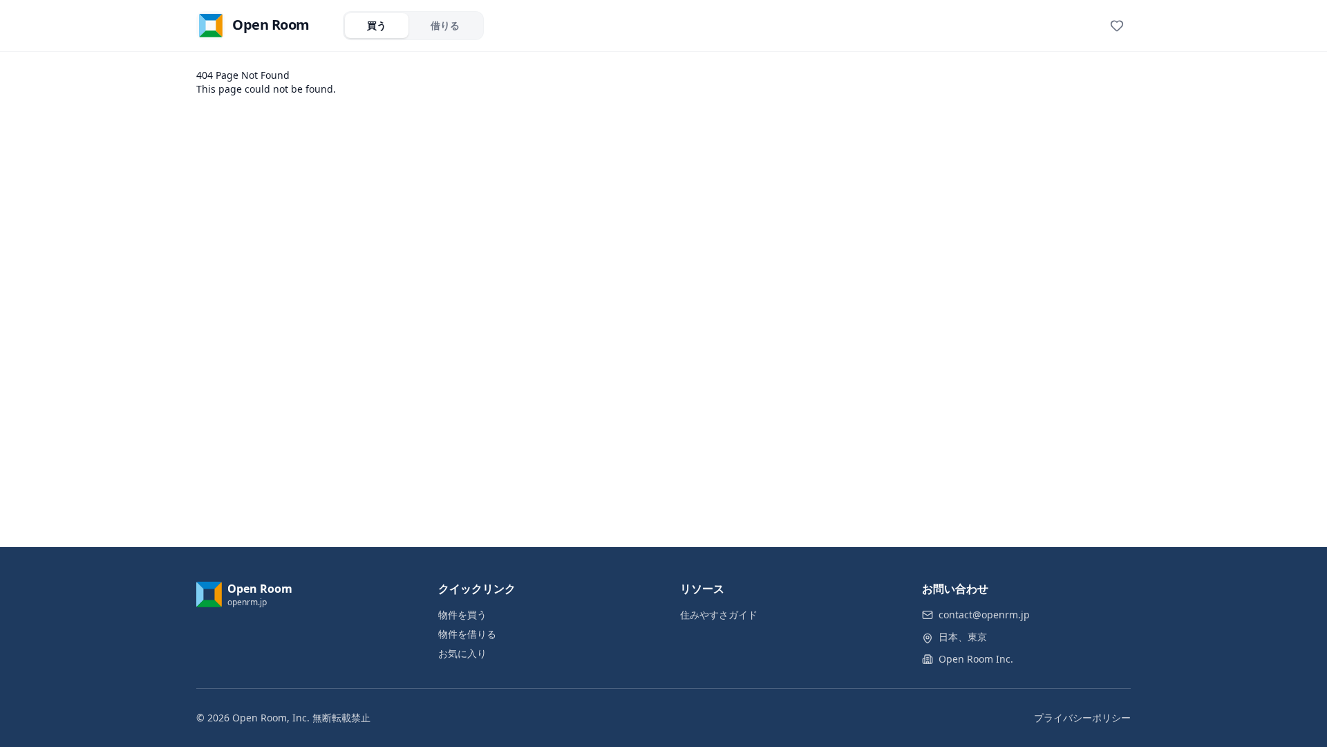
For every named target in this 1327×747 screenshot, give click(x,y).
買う (376, 25)
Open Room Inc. (976, 658)
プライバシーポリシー (1082, 717)
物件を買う (462, 614)
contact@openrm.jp (984, 614)
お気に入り (462, 653)
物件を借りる (467, 633)
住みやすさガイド (718, 614)
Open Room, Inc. (271, 717)
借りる (445, 25)
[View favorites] (1117, 25)
